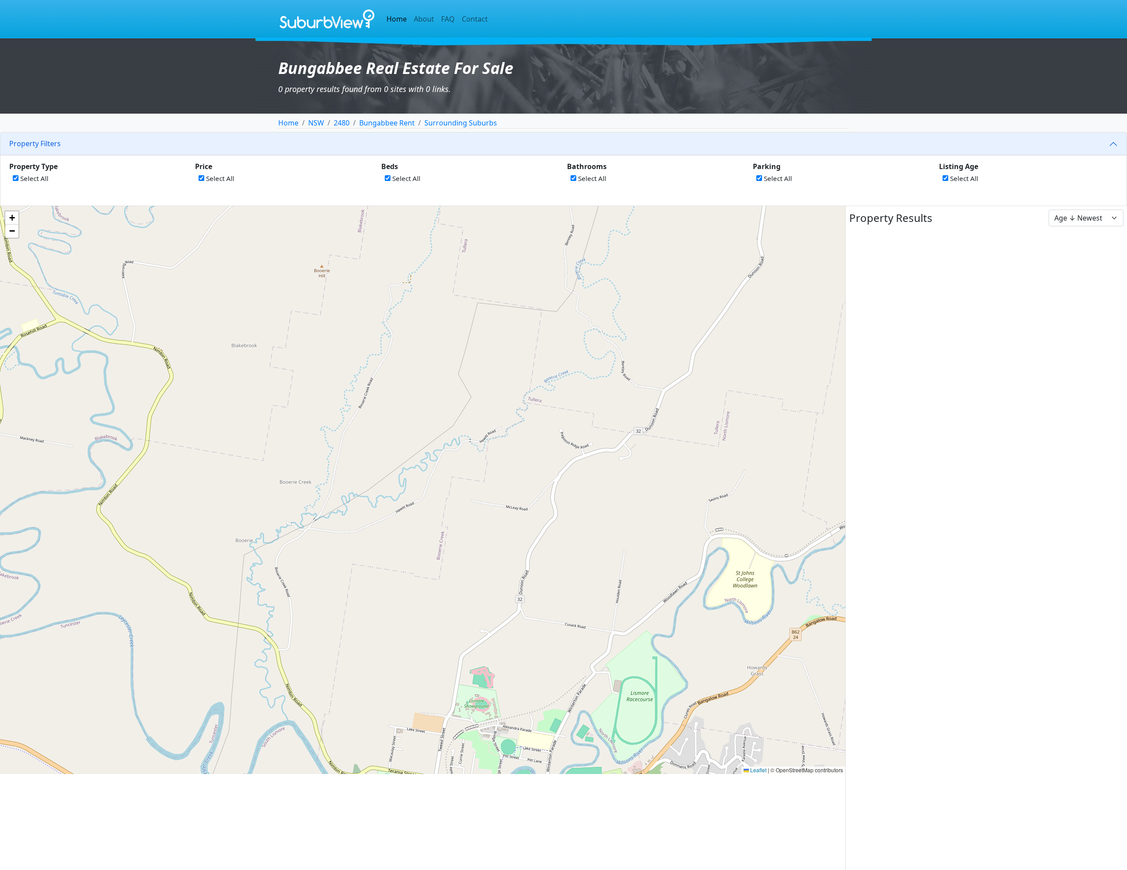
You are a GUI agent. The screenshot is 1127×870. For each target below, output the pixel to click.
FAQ (448, 19)
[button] (11, 218)
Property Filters (35, 143)
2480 (342, 123)
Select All (33, 178)
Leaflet (757, 770)
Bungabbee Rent (387, 123)
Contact (475, 19)
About (424, 19)
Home (397, 19)
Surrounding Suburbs (460, 123)
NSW (316, 123)
